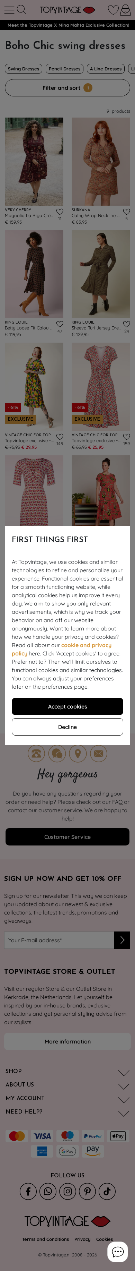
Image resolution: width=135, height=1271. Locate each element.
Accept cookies (67, 706)
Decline (67, 726)
